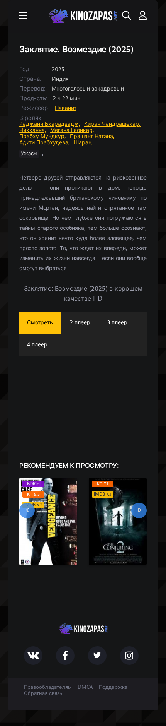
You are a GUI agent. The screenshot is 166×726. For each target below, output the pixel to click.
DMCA (85, 687)
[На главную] (83, 15)
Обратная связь (43, 693)
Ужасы (29, 153)
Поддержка (113, 687)
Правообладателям (48, 687)
